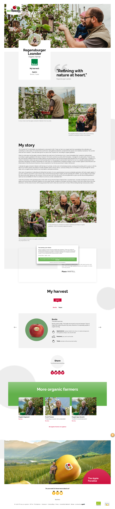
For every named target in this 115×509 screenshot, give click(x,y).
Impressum (44, 504)
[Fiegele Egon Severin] (84, 406)
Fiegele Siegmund (24, 417)
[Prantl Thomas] (57, 406)
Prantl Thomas (49, 417)
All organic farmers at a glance (57, 426)
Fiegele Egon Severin (78, 417)
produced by (78, 504)
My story (20, 419)
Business (57, 499)
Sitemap (72, 504)
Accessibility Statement (65, 504)
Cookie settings (51, 504)
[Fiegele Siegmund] (31, 406)
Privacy (57, 504)
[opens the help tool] (112, 435)
